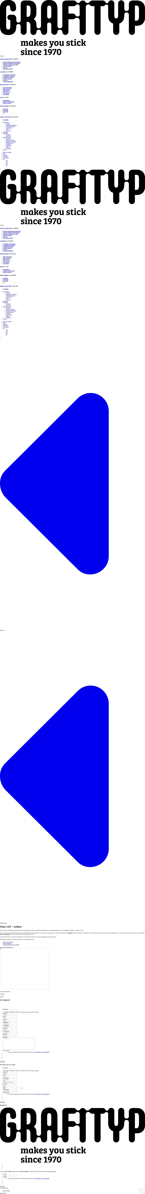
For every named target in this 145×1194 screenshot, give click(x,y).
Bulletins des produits (11, 141)
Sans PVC (8, 130)
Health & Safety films (5, 117)
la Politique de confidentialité (42, 1052)
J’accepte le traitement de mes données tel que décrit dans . (29, 1052)
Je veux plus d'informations (6, 947)
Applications (6, 122)
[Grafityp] (72, 54)
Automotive (9, 128)
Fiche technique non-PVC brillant (11, 944)
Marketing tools (10, 143)
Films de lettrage (4, 84)
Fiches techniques (10, 140)
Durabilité (5, 133)
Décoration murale (10, 126)
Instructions (9, 145)
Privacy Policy (6, 1190)
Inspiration (5, 156)
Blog (4, 153)
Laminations (3, 71)
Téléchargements (7, 137)
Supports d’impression (6, 59)
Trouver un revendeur (8, 942)
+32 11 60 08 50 (4, 1171)
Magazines (8, 148)
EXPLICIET (3, 1193)
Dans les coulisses (7, 152)
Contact (5, 149)
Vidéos (7, 147)
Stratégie (8, 134)
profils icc (8, 138)
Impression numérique (11, 125)
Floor (7, 129)
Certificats (8, 144)
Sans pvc (2, 97)
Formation (5, 132)
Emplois (5, 155)
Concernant (6, 157)
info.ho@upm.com (51, 1171)
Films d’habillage (4, 106)
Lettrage (8, 123)
